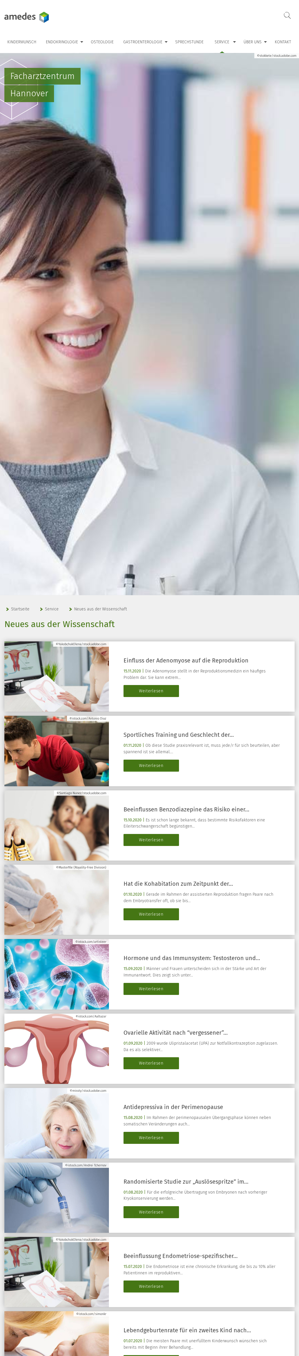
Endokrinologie (62, 42)
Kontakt (283, 42)
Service (222, 42)
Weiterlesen (151, 691)
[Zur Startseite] (40, 17)
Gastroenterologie (142, 42)
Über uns (253, 42)
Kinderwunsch (21, 42)
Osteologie (102, 42)
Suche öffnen (287, 15)
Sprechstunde (189, 42)
